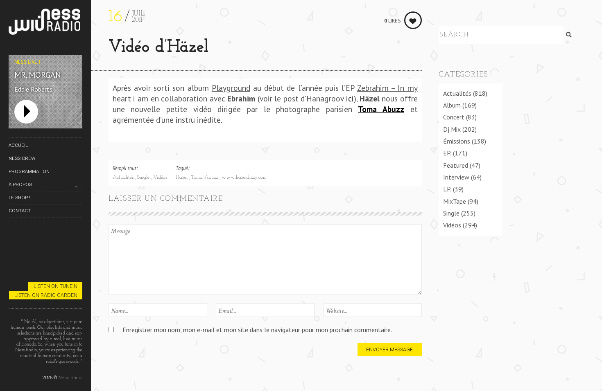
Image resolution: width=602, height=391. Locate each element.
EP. (447, 153)
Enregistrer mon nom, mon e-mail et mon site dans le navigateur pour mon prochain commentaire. (257, 330)
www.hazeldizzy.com (244, 177)
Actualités (124, 177)
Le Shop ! (19, 197)
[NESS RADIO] (45, 23)
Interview (456, 177)
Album (452, 105)
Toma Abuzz (205, 177)
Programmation (29, 171)
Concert (453, 117)
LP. (447, 189)
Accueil (18, 145)
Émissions (456, 141)
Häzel (182, 177)
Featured (455, 165)
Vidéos (160, 177)
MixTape (454, 201)
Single (144, 177)
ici (350, 98)
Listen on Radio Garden (45, 295)
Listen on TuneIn (55, 286)
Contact (20, 210)
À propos (20, 184)
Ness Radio (70, 377)
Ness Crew (22, 158)
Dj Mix (452, 129)
